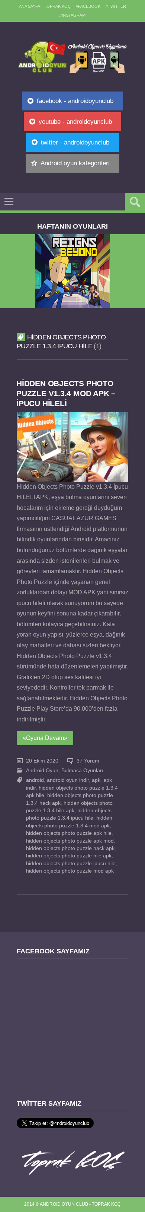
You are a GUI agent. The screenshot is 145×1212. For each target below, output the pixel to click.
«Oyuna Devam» (45, 738)
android (35, 780)
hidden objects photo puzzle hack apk (70, 848)
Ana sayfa (29, 6)
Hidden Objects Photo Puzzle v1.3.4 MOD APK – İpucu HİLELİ (66, 393)
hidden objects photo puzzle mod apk (70, 871)
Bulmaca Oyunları (82, 770)
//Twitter (116, 6)
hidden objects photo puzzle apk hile (69, 833)
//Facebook (88, 6)
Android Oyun (42, 770)
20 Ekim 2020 (42, 761)
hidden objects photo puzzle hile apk (69, 856)
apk (96, 780)
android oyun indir (68, 780)
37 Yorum (88, 761)
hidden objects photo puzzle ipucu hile (71, 863)
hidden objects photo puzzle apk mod (70, 841)
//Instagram (72, 15)
